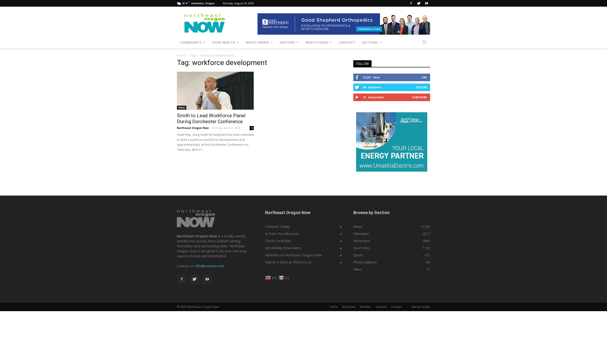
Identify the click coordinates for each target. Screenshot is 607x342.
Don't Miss (361, 248)
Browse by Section (371, 212)
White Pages (316, 42)
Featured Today (277, 226)
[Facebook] (410, 3)
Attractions (361, 241)
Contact (347, 42)
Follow (421, 87)
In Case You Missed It (281, 233)
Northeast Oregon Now (193, 128)
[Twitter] (418, 3)
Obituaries (361, 233)
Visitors (287, 42)
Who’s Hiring (257, 42)
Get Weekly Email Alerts (283, 248)
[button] (424, 42)
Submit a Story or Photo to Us (288, 262)
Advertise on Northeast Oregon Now (293, 255)
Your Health (223, 42)
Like (424, 77)
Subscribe (419, 97)
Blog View (348, 307)
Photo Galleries (365, 262)
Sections (370, 42)
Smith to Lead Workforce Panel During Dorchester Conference (211, 118)
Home (181, 55)
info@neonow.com (209, 266)
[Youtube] (426, 3)
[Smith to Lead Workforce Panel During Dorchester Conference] (215, 91)
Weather (365, 307)
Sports (358, 255)
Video (357, 269)
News (181, 107)
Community (190, 42)
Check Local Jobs (278, 241)
